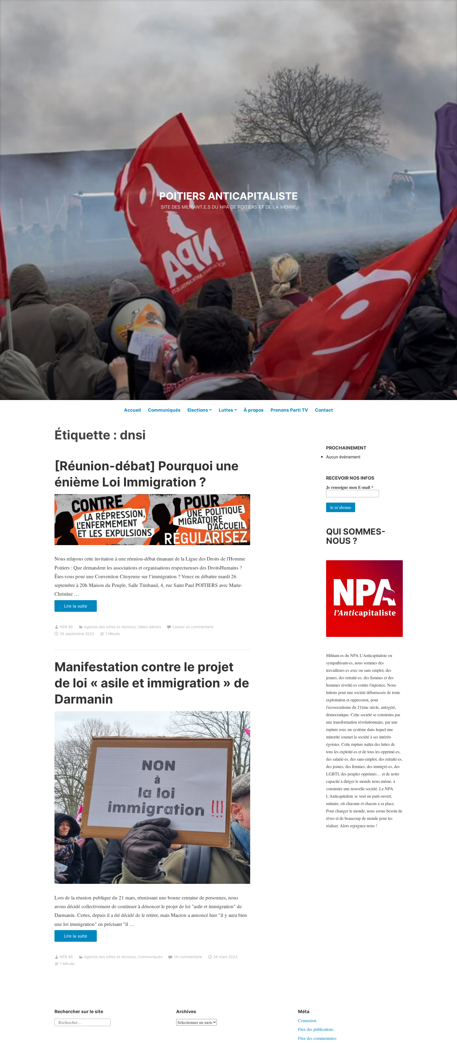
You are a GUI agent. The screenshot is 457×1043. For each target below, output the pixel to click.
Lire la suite (80, 607)
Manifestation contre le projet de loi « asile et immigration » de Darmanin (151, 682)
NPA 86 (66, 626)
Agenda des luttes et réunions (110, 626)
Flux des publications (315, 1029)
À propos (254, 410)
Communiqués (164, 410)
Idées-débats (149, 626)
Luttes (226, 410)
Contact (324, 410)
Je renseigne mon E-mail (349, 487)
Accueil (132, 410)
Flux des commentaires (317, 1038)
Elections (198, 410)
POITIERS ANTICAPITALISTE (228, 196)
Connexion (307, 1020)
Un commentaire (188, 956)
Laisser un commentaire (192, 626)
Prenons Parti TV (289, 410)
